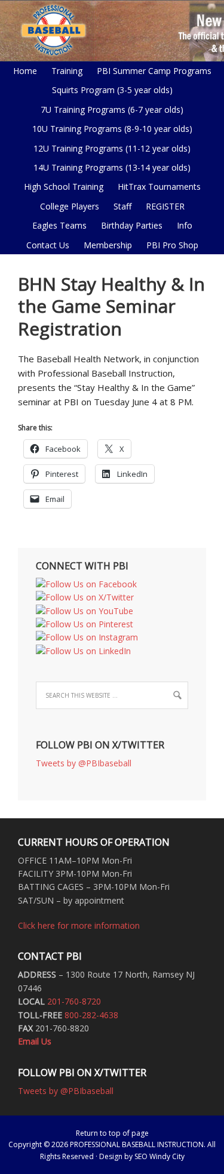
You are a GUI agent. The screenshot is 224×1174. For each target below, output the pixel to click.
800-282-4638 (91, 1015)
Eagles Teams (56, 225)
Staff (122, 206)
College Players (69, 206)
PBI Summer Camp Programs (151, 70)
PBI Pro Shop (169, 245)
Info (181, 225)
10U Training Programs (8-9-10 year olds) (109, 128)
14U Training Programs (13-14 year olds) (109, 167)
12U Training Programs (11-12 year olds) (109, 148)
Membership (108, 245)
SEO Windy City (159, 1156)
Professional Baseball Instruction (112, 30)
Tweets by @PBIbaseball (83, 763)
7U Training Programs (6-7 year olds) (112, 109)
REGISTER (165, 206)
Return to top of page (112, 1133)
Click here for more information (79, 925)
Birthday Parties (131, 225)
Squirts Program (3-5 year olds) (112, 89)
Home (25, 70)
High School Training (60, 186)
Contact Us (47, 245)
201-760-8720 (74, 1001)
